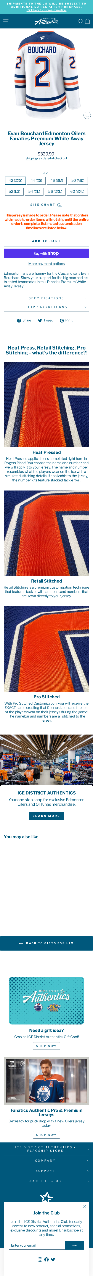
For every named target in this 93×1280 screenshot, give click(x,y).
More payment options (46, 264)
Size (46, 173)
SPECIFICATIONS (46, 298)
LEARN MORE (46, 816)
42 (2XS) (15, 180)
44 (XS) (36, 180)
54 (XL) (34, 191)
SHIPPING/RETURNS (47, 307)
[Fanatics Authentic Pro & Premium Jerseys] (46, 1081)
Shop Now (46, 1046)
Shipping (31, 158)
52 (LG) (14, 191)
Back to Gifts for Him (49, 943)
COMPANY (45, 1160)
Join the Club (45, 1181)
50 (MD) (77, 180)
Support (45, 1170)
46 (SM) (56, 180)
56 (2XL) (55, 191)
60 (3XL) (77, 191)
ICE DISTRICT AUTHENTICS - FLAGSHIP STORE (45, 1148)
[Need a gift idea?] (46, 1001)
